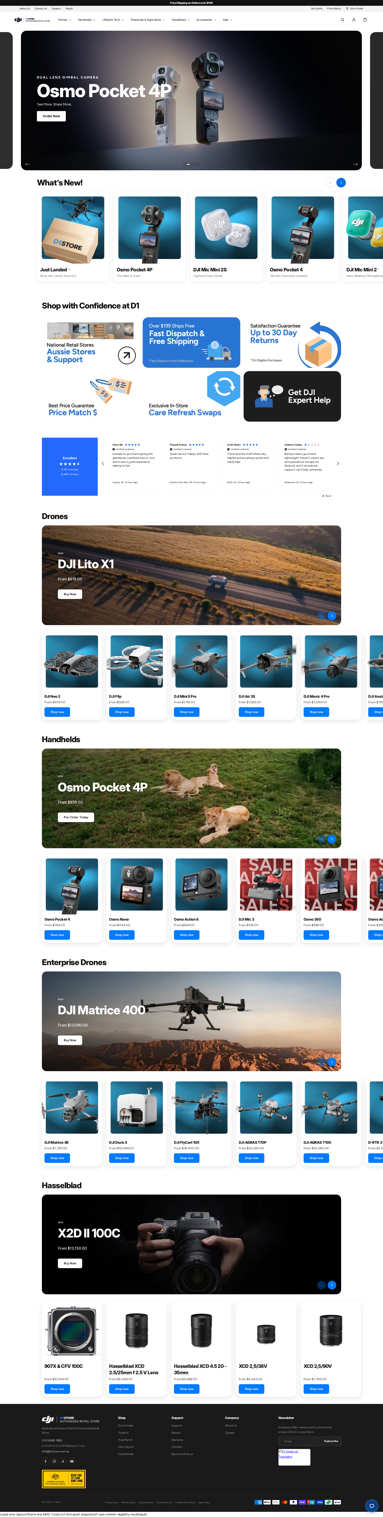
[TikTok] (63, 1461)
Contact (177, 1447)
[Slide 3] (189, 164)
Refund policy (128, 1502)
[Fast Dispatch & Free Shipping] (191, 342)
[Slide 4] (192, 164)
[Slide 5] (195, 164)
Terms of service (164, 1502)
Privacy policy (112, 1502)
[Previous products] (321, 616)
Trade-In (123, 1432)
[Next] (355, 164)
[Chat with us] (371, 1505)
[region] (220, 464)
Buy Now (70, 594)
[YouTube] (71, 1461)
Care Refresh (126, 1454)
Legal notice (204, 1502)
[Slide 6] (197, 164)
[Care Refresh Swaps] (191, 396)
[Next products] (332, 616)
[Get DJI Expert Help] (292, 396)
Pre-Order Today (76, 817)
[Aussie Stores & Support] (90, 342)
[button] (64, 20)
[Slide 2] (187, 164)
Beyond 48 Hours (182, 1454)
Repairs (176, 1432)
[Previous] (27, 164)
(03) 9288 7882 (52, 1440)
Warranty (177, 1440)
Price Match (125, 1440)
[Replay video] (311, 616)
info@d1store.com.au (55, 1451)
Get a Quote (125, 1447)
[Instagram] (54, 1461)
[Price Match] (90, 396)
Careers (230, 1432)
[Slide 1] (185, 164)
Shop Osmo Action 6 (59, 116)
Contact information (185, 1502)
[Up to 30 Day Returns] (292, 342)
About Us (231, 1425)
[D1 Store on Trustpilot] (294, 1457)
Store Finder (125, 1425)
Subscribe (331, 1441)
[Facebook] (45, 1461)
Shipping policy (146, 1502)
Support (177, 1425)
